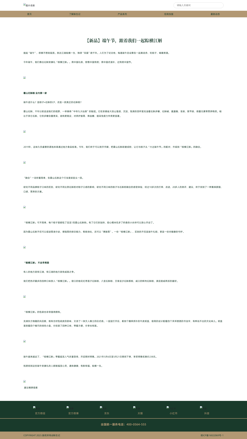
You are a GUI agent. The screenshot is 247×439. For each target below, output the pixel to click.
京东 (106, 413)
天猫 (140, 413)
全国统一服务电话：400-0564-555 (123, 424)
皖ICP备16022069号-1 (212, 435)
